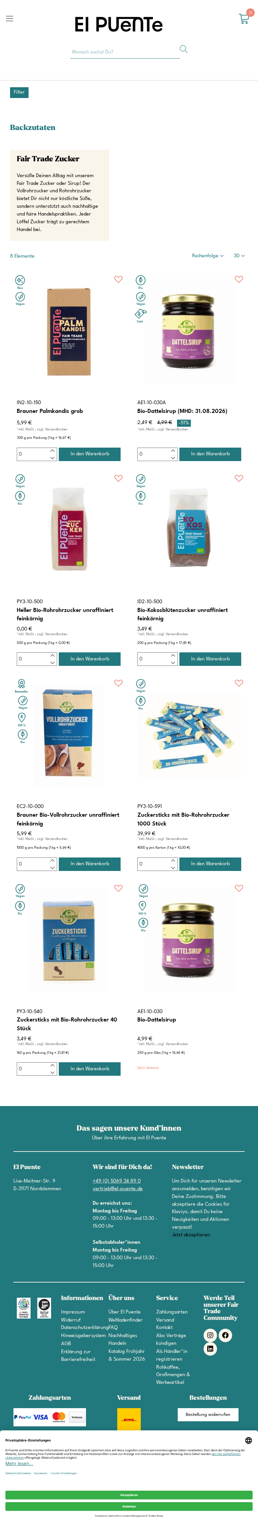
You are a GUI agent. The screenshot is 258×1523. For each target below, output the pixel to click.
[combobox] (125, 52)
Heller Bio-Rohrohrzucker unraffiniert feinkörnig (65, 615)
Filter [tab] (19, 92)
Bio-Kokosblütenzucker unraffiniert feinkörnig (182, 615)
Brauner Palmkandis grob (50, 411)
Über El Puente (125, 1312)
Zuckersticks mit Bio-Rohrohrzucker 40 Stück (67, 1024)
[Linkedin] (210, 1349)
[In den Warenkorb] (90, 454)
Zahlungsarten (172, 1312)
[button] (118, 281)
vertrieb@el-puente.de (118, 1189)
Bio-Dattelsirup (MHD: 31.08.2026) (182, 411)
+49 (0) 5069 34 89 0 (117, 1181)
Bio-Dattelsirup (156, 1020)
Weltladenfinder (126, 1320)
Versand (165, 1320)
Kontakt (164, 1327)
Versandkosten (56, 429)
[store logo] (119, 24)
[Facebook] (225, 1335)
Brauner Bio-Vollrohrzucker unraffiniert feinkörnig (68, 819)
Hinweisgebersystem (83, 1335)
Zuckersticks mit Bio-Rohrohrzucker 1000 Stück (183, 819)
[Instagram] (210, 1335)
